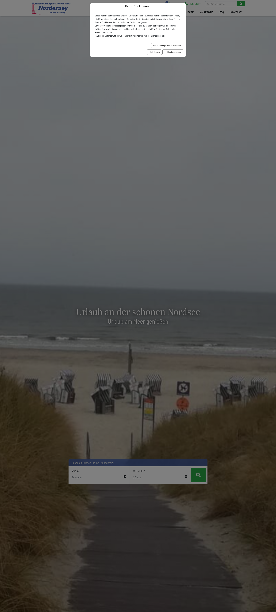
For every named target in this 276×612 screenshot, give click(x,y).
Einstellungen (154, 52)
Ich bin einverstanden (173, 52)
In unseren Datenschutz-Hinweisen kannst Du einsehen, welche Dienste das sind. (130, 35)
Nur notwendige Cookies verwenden (167, 45)
